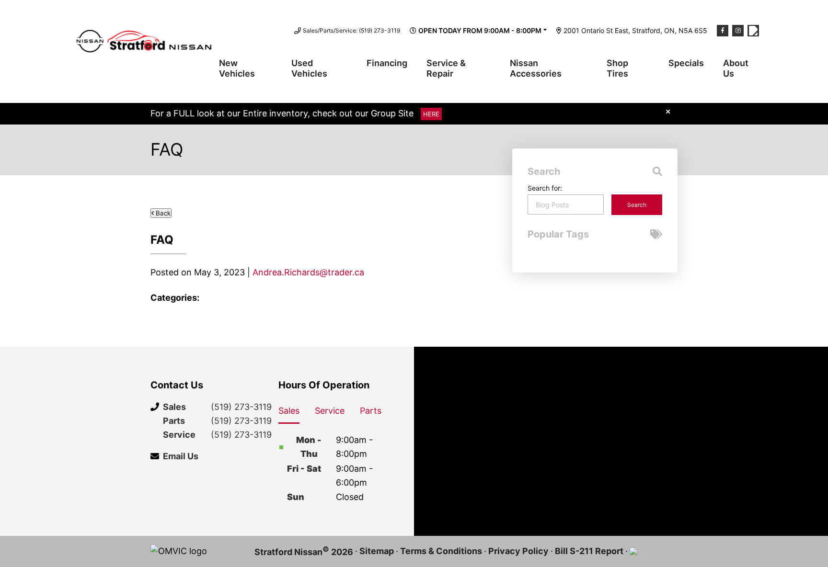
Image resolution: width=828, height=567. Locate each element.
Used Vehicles (309, 68)
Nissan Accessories (536, 68)
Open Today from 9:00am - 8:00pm (479, 30)
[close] (668, 111)
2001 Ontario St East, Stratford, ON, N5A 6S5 (635, 30)
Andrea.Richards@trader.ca (308, 272)
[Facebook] (722, 30)
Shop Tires (617, 68)
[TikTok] (753, 30)
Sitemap (376, 551)
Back (162, 213)
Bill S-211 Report (589, 551)
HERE (431, 114)
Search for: (545, 188)
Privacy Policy (518, 551)
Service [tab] (330, 411)
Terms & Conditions (441, 551)
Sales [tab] (288, 411)
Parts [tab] (370, 411)
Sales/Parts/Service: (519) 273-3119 (351, 30)
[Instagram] (738, 30)
